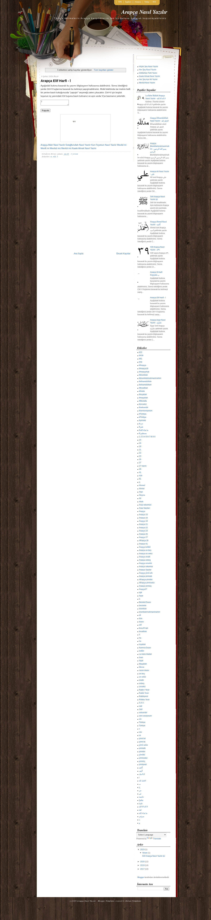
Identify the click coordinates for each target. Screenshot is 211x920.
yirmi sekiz (143, 745)
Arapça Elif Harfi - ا (56, 81)
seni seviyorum (145, 716)
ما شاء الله (143, 813)
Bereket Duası (145, 602)
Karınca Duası (145, 648)
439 (140, 476)
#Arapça (142, 365)
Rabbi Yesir (144, 693)
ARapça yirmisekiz (147, 583)
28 (140, 469)
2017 (142, 869)
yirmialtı (142, 748)
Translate (157, 839)
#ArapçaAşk (144, 372)
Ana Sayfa (78, 253)
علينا (141, 803)
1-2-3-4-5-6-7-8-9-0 (147, 437)
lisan (141, 657)
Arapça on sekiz (145, 553)
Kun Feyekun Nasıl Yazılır (103, 145)
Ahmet (141, 489)
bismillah (143, 609)
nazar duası (144, 670)
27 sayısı (142, 466)
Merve (141, 667)
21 (140, 450)
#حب (141, 424)
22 (140, 453)
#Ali (140, 362)
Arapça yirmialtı (145, 576)
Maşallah (143, 664)
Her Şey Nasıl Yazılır (147, 70)
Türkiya (142, 722)
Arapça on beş (145, 550)
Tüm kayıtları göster (103, 70)
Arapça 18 (143, 521)
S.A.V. (141, 703)
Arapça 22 (143, 527)
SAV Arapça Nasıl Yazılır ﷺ (153, 856)
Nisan (144, 853)
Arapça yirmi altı (145, 573)
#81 (140, 359)
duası (141, 622)
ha (140, 638)
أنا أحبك (142, 774)
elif (54, 156)
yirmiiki (142, 755)
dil (140, 615)
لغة (140, 810)
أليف (141, 771)
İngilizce (128, 2)
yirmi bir (142, 738)
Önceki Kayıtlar (123, 253)
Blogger (140, 877)
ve (140, 735)
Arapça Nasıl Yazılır (144, 12)
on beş (142, 674)
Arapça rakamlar (146, 566)
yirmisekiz (143, 758)
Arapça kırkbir (145, 547)
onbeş (141, 683)
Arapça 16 (143, 518)
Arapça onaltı (144, 557)
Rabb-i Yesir (144, 690)
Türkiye (142, 725)
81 (140, 479)
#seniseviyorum (145, 411)
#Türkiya (142, 414)
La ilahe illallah (145, 654)
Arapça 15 (143, 514)
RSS (154, 2)
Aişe (141, 492)
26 (140, 459)
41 (140, 472)
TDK (120, 2)
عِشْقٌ (141, 800)
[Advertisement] (85, 179)
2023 (142, 849)
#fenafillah (143, 388)
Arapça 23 (143, 531)
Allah (141, 501)
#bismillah (143, 375)
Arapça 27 (143, 537)
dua (140, 618)
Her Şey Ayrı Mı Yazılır (148, 79)
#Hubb (142, 391)
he (140, 641)
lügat (141, 661)
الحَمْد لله (142, 781)
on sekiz (142, 677)
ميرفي (141, 816)
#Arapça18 (143, 368)
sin (140, 719)
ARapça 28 (143, 540)
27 (140, 463)
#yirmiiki (142, 420)
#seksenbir (143, 407)
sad (140, 706)
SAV (141, 709)
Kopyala (45, 110)
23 (140, 456)
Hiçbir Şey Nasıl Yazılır (148, 66)
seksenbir (143, 712)
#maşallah (143, 398)
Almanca (138, 2)
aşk (140, 592)
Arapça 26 (143, 534)
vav (140, 732)
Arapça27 (143, 589)
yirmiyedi (143, 764)
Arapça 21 (143, 524)
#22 (140, 352)
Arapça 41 (143, 544)
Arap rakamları (145, 505)
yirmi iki (142, 742)
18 (140, 446)
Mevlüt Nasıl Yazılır (147, 83)
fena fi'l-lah (143, 628)
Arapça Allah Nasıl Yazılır (53, 145)
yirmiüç (142, 761)
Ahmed (142, 485)
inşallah (142, 644)
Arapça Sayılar (145, 570)
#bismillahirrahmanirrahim (150, 378)
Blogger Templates (106, 901)
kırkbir (141, 651)
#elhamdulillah (145, 381)
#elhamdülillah (145, 385)
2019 (142, 865)
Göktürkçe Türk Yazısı (148, 73)
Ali (140, 498)
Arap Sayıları (144, 508)
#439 (141, 355)
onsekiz (142, 687)
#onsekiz (143, 404)
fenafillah (143, 631)
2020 (142, 861)
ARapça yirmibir (145, 579)
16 (140, 443)
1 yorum (74, 154)
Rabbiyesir (143, 696)
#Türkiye (142, 417)
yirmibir (142, 751)
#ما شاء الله (143, 430)
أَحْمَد (141, 768)
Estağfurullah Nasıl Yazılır (78, 145)
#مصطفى (143, 433)
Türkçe (146, 2)
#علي (141, 427)
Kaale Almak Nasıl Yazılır (84, 148)
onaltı (141, 680)
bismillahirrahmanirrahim (149, 612)
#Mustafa (143, 401)
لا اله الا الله (143, 807)
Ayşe (141, 596)
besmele (142, 605)
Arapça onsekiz (145, 563)
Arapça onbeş (145, 560)
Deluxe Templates (133, 901)
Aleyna (142, 495)
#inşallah (143, 394)
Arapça (142, 511)
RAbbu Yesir (144, 700)
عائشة (141, 797)
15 (140, 440)
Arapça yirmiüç (145, 586)
